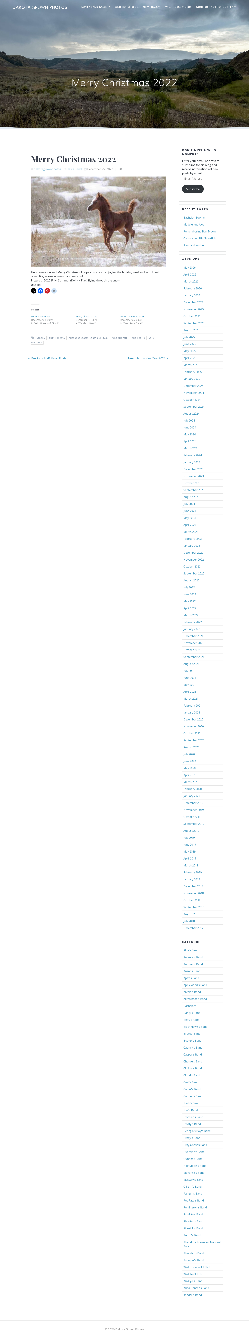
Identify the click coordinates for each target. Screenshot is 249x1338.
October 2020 (192, 733)
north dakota (57, 338)
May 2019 (189, 851)
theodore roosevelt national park (88, 338)
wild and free (119, 338)
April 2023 (189, 525)
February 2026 (192, 288)
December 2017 (193, 928)
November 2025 (193, 309)
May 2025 (189, 351)
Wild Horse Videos (178, 6)
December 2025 (193, 302)
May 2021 (189, 685)
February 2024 (192, 455)
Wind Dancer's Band (196, 1288)
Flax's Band (74, 169)
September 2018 (193, 907)
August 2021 (191, 664)
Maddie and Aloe (193, 224)
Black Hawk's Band (195, 1027)
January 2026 (191, 295)
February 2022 (192, 622)
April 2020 (189, 775)
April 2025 (189, 358)
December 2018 (193, 886)
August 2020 (191, 747)
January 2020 (191, 796)
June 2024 (189, 427)
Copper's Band (192, 1096)
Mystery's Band (193, 1179)
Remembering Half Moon (199, 231)
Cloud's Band (191, 1075)
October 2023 (192, 483)
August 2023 (191, 497)
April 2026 (189, 274)
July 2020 (189, 754)
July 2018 (189, 921)
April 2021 (189, 692)
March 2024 (190, 448)
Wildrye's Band (192, 1281)
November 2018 (193, 893)
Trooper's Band (193, 1260)
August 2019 (191, 831)
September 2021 (193, 657)
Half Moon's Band (194, 1166)
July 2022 (189, 587)
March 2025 (190, 365)
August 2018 (191, 914)
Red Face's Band (193, 1200)
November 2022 (193, 559)
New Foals (150, 6)
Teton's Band (192, 1235)
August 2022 (191, 580)
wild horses (138, 338)
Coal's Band (190, 1082)
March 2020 (190, 782)
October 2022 (192, 566)
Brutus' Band (191, 1034)
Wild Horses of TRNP (196, 1267)
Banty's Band (191, 1013)
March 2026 (190, 281)
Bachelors (189, 1006)
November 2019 (193, 810)
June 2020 (189, 761)
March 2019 (190, 865)
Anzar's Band (191, 971)
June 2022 (189, 594)
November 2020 (193, 726)
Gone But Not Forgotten (215, 6)
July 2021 (189, 671)
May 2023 (189, 518)
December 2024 (193, 386)
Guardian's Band (193, 1152)
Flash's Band (191, 1103)
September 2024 (193, 406)
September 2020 (193, 740)
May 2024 (189, 434)
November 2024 (193, 393)
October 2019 (192, 817)
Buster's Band (192, 1040)
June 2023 (189, 511)
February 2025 (192, 372)
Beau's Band (191, 1020)
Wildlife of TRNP (193, 1274)
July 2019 (189, 837)
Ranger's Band (192, 1193)
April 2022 (189, 608)
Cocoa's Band (192, 1089)
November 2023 (193, 476)
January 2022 (191, 629)
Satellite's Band (193, 1214)
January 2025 (191, 379)
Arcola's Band (192, 992)
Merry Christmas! (40, 316)
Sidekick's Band (193, 1228)
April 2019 (189, 858)
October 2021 (192, 650)
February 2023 (192, 539)
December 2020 (193, 719)
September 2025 (193, 323)
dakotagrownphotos (47, 169)
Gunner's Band (192, 1159)
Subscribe (193, 189)
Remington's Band (195, 1207)
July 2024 (189, 420)
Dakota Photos (40, 7)
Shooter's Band (193, 1221)
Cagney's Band (192, 1047)
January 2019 (191, 879)
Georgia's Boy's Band (197, 1131)
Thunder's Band (193, 1253)
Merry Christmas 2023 (132, 316)
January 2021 (191, 712)
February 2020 (192, 789)
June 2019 (189, 844)
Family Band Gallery (95, 6)
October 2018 (192, 900)
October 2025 (192, 316)
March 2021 (190, 698)
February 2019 (192, 872)
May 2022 (189, 601)
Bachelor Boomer (194, 217)
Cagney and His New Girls (199, 238)
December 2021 (193, 636)
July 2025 (189, 337)
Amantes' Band (193, 957)
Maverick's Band (193, 1173)
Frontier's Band (193, 1117)
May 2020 (189, 768)
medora (41, 338)
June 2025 (189, 344)
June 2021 (189, 678)
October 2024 (192, 400)
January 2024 (191, 462)
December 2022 (193, 552)
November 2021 (193, 643)
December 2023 (193, 469)
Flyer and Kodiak (193, 245)
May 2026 (189, 267)
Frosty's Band (192, 1124)
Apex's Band (191, 978)
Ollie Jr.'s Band (192, 1186)
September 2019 (193, 824)
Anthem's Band (193, 964)
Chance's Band (192, 1061)
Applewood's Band (195, 985)
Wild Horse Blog (126, 6)
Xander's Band (192, 1295)
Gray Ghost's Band (195, 1145)
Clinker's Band (192, 1068)
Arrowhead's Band (195, 999)
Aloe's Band (190, 950)
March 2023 (190, 532)
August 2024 (191, 413)
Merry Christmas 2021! (88, 316)
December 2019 (193, 803)
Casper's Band (192, 1054)
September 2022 (193, 573)
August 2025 (191, 330)
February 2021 (192, 705)
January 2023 (191, 546)
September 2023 (193, 490)
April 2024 (189, 441)
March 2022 (190, 615)
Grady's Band (191, 1138)
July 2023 (189, 504)
